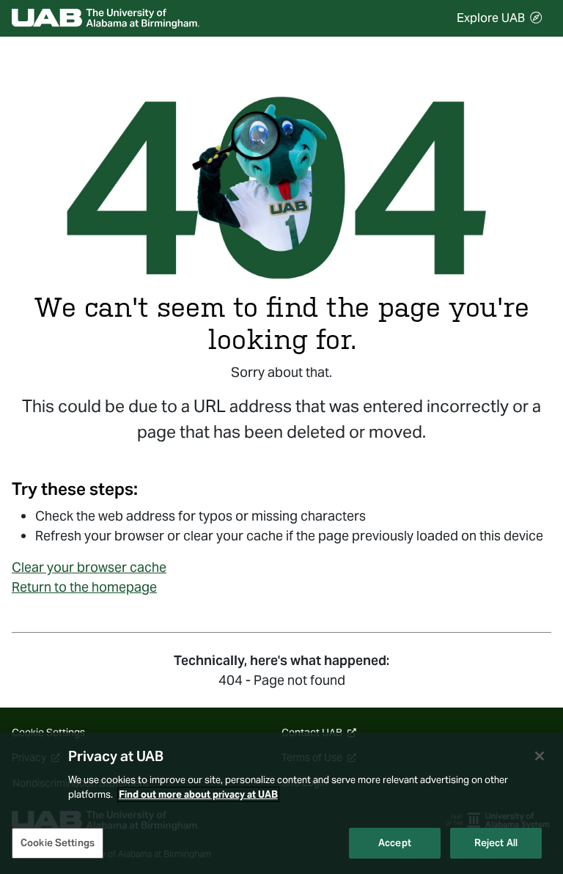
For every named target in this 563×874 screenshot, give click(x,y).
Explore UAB (491, 18)
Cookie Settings (58, 843)
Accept (394, 843)
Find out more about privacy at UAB (198, 794)
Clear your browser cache (89, 567)
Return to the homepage (84, 587)
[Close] (539, 756)
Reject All (496, 843)
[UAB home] (105, 18)
